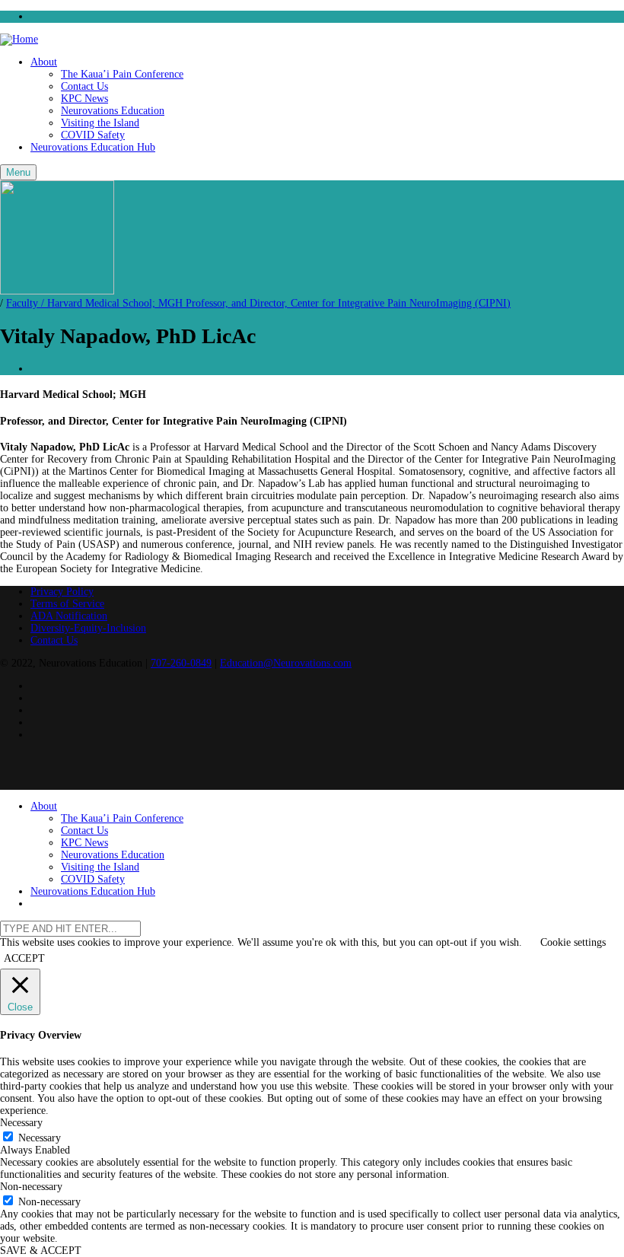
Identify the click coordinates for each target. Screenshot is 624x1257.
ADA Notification (68, 616)
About (43, 62)
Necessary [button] (21, 1122)
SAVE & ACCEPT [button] (40, 1250)
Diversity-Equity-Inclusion (88, 628)
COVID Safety (93, 135)
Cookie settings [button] (573, 942)
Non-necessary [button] (31, 1186)
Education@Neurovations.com (286, 663)
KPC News (84, 98)
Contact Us (84, 86)
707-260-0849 (181, 663)
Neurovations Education (112, 110)
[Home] (19, 39)
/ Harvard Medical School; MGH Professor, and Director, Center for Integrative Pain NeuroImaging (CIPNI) (258, 303)
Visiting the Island (100, 123)
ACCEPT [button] (24, 958)
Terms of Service (67, 603)
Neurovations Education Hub (92, 147)
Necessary (39, 1138)
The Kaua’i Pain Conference (122, 74)
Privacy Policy (62, 591)
